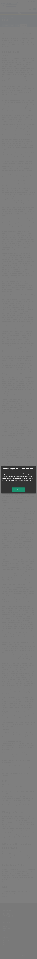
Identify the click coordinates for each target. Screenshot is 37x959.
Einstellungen (18, 480)
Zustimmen (18, 489)
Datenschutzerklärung (7, 484)
